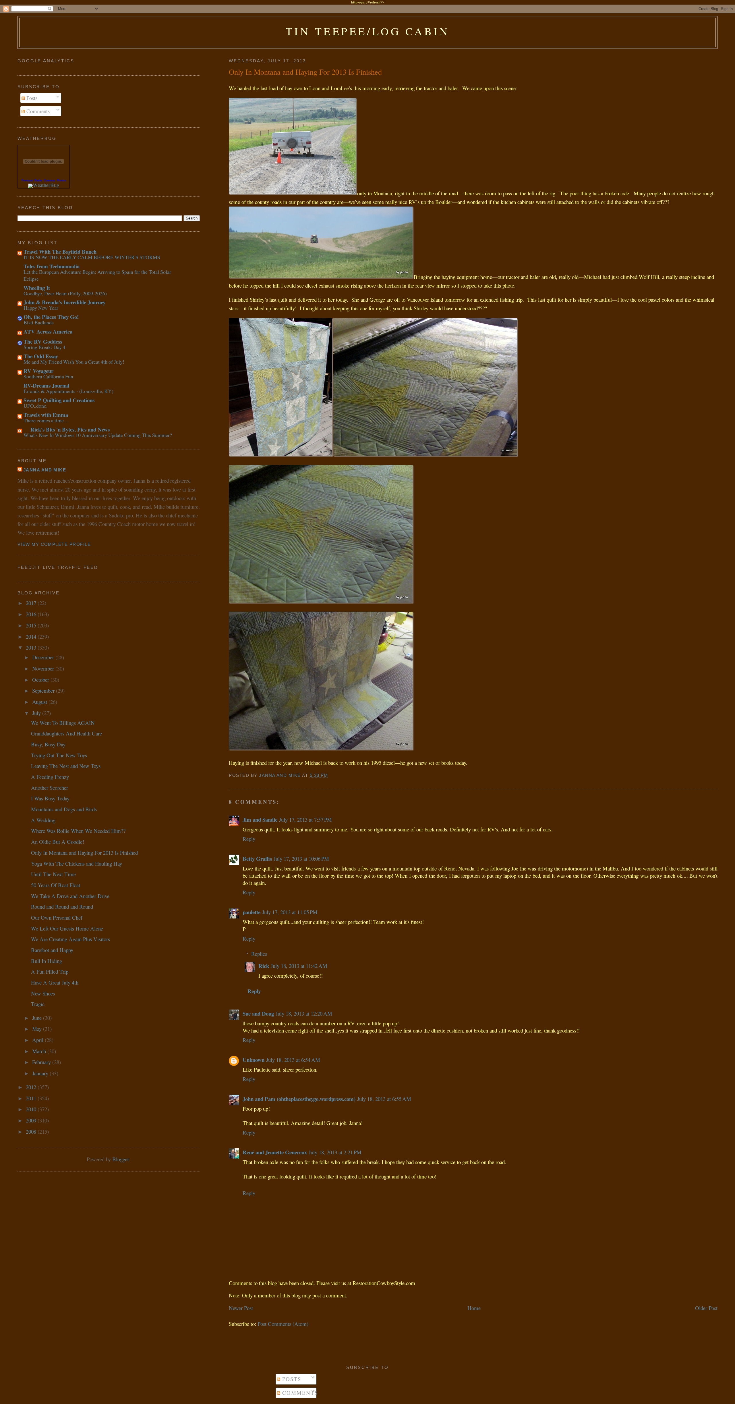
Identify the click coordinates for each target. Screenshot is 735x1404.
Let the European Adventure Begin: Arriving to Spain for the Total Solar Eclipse (97, 275)
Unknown (253, 1060)
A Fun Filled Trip (49, 971)
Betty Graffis (257, 858)
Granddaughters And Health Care (66, 733)
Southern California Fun (48, 376)
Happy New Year (41, 307)
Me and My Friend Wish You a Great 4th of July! (74, 361)
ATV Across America (48, 331)
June (37, 1017)
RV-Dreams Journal (46, 385)
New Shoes (43, 993)
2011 (32, 1098)
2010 (32, 1109)
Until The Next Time (53, 874)
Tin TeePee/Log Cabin (368, 31)
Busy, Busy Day (48, 744)
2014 (32, 636)
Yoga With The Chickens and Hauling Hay (76, 863)
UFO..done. (35, 405)
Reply (249, 838)
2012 (32, 1087)
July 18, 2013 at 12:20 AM (304, 1013)
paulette (251, 912)
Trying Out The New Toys (59, 755)
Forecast (27, 180)
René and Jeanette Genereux (275, 1152)
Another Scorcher (49, 787)
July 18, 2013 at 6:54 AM (293, 1059)
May (37, 1028)
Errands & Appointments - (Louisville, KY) (68, 391)
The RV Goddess (43, 341)
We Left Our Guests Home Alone (67, 928)
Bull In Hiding (46, 960)
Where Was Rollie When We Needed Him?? (78, 830)
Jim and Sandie (260, 819)
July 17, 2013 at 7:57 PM (305, 819)
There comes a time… (46, 420)
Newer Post (241, 1307)
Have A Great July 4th (54, 982)
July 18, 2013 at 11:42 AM (299, 965)
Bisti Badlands (39, 322)
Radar (38, 180)
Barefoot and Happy (52, 950)
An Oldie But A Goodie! (57, 841)
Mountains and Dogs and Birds (64, 809)
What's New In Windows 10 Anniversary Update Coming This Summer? (98, 435)
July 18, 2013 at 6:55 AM (384, 1098)
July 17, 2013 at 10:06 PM (301, 858)
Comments (37, 111)
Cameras (49, 180)
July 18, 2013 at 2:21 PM (335, 1152)
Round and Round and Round (62, 906)
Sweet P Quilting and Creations (59, 400)
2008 (32, 1131)
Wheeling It (37, 288)
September (44, 690)
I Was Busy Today (50, 798)
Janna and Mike (44, 470)
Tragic (38, 1004)
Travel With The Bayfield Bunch (60, 251)
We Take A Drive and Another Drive (70, 896)
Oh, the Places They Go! (51, 317)
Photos (61, 180)
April (38, 1039)
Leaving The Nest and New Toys (65, 765)
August (40, 701)
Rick (263, 966)
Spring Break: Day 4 (44, 347)
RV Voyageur (38, 371)
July (37, 713)
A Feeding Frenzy (50, 776)
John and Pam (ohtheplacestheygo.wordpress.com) (299, 1099)
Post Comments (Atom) (283, 1323)
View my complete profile (54, 544)
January (41, 1073)
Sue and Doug (258, 1013)
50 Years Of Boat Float (55, 885)
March (39, 1051)
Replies (259, 953)
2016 (32, 614)
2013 (32, 647)
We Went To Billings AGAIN (63, 722)
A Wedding (43, 820)
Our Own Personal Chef (56, 917)
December (43, 657)
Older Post (706, 1307)
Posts (31, 97)
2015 (32, 625)
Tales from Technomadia (52, 266)
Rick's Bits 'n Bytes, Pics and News (67, 429)
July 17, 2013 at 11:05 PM (290, 912)
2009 (32, 1120)
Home (474, 1307)
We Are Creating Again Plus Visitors (70, 939)
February (42, 1062)
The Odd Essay (41, 356)
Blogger (120, 1159)
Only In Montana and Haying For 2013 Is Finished (84, 852)
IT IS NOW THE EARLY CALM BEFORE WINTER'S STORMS (92, 257)
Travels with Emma (46, 415)
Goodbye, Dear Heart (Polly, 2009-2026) (65, 293)
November (43, 668)
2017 (32, 602)
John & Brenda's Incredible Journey (64, 302)
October (41, 679)
